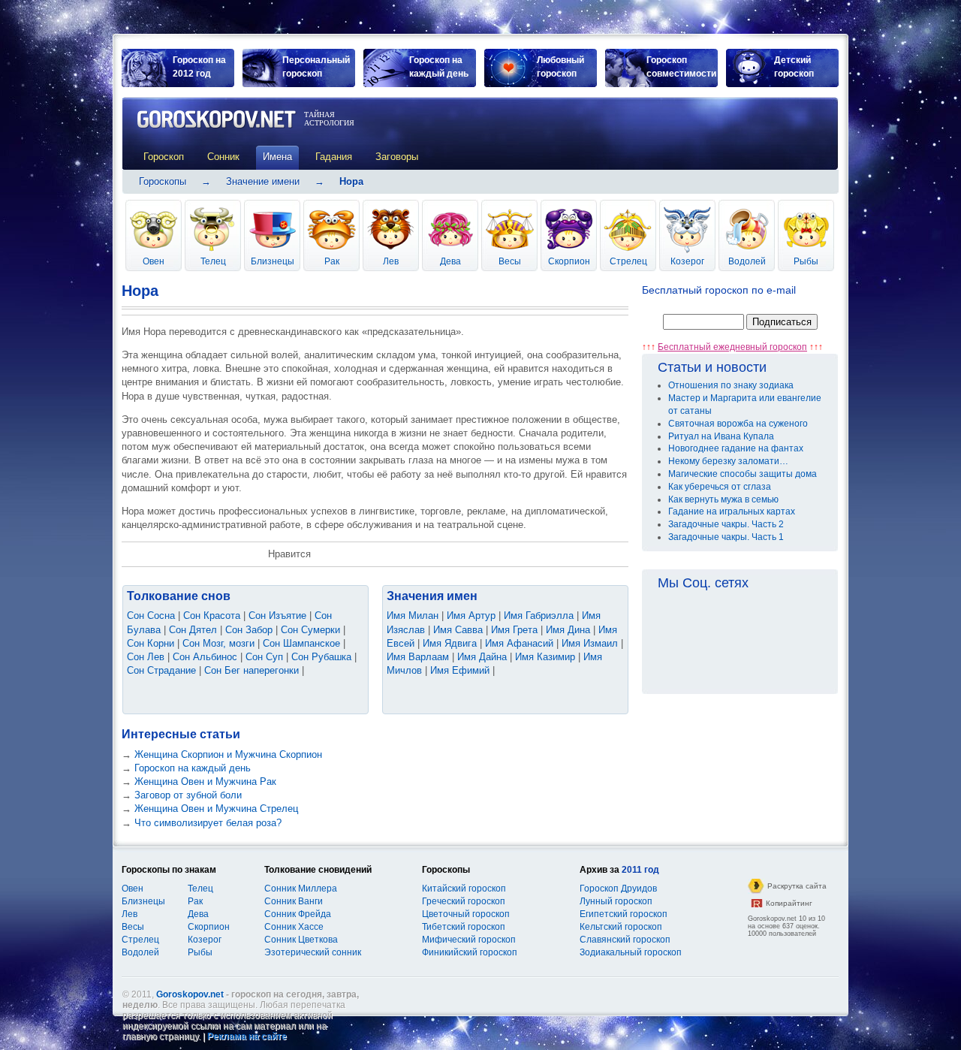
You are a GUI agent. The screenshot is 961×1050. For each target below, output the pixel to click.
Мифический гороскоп (469, 939)
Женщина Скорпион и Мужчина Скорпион (228, 754)
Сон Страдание (161, 670)
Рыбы (806, 261)
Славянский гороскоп (625, 939)
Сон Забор (249, 629)
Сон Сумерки (310, 629)
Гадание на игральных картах (731, 511)
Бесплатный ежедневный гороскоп (732, 347)
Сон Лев (145, 656)
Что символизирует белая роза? (208, 822)
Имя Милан (412, 615)
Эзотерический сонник (312, 952)
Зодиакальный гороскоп (631, 952)
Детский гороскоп (794, 67)
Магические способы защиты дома (742, 474)
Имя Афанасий (519, 643)
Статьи (679, 367)
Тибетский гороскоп (463, 927)
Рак (331, 261)
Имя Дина (568, 629)
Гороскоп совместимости (681, 67)
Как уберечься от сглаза (719, 486)
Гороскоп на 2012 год (199, 67)
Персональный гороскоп (316, 67)
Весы (510, 261)
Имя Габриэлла (539, 615)
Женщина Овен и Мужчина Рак (205, 781)
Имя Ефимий (460, 670)
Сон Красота (211, 615)
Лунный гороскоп (616, 901)
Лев (391, 261)
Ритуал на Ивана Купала (721, 436)
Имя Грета (514, 629)
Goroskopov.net (190, 994)
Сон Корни (150, 643)
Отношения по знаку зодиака (731, 385)
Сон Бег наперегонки (251, 670)
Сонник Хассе (294, 927)
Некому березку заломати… (728, 461)
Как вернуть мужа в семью (723, 499)
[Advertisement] (651, 132)
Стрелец (628, 261)
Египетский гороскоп (623, 914)
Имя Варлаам (418, 656)
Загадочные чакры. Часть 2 (726, 524)
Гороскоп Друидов (618, 888)
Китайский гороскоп (464, 888)
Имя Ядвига (450, 643)
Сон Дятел (193, 629)
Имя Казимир (545, 656)
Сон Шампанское (301, 643)
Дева (450, 261)
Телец (213, 261)
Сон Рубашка (321, 656)
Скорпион (569, 261)
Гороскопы (162, 181)
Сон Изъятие (277, 615)
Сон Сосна (151, 615)
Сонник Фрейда (297, 914)
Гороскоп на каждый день (438, 67)
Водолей (747, 261)
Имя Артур (471, 615)
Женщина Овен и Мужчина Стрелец (216, 808)
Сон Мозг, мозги (218, 643)
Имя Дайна (482, 656)
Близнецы (272, 261)
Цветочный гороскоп (466, 914)
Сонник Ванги (293, 901)
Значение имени (263, 181)
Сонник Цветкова (301, 939)
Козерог (687, 261)
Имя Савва (458, 629)
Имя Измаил (590, 643)
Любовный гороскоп (560, 67)
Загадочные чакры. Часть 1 (726, 537)
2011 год (640, 869)
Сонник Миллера (300, 888)
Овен (153, 261)
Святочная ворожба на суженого (738, 423)
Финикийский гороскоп (469, 952)
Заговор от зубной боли (188, 795)
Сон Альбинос (205, 656)
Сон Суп (264, 656)
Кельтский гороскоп (621, 927)
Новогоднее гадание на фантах (735, 448)
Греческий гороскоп (463, 901)
